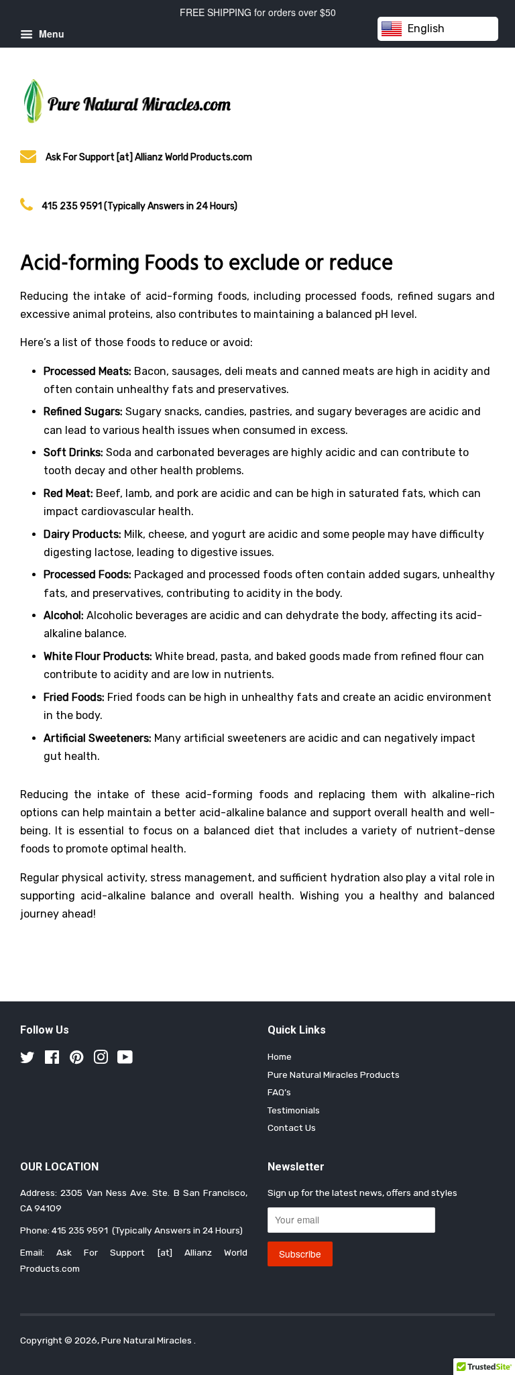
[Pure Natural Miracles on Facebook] (52, 1059)
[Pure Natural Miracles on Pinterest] (76, 1059)
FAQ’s (279, 1092)
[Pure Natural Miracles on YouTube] (125, 1059)
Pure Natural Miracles (147, 1340)
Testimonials (294, 1110)
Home (280, 1056)
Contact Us (292, 1127)
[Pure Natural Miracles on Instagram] (100, 1059)
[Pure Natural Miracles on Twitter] (27, 1059)
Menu (50, 33)
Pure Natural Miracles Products (334, 1074)
